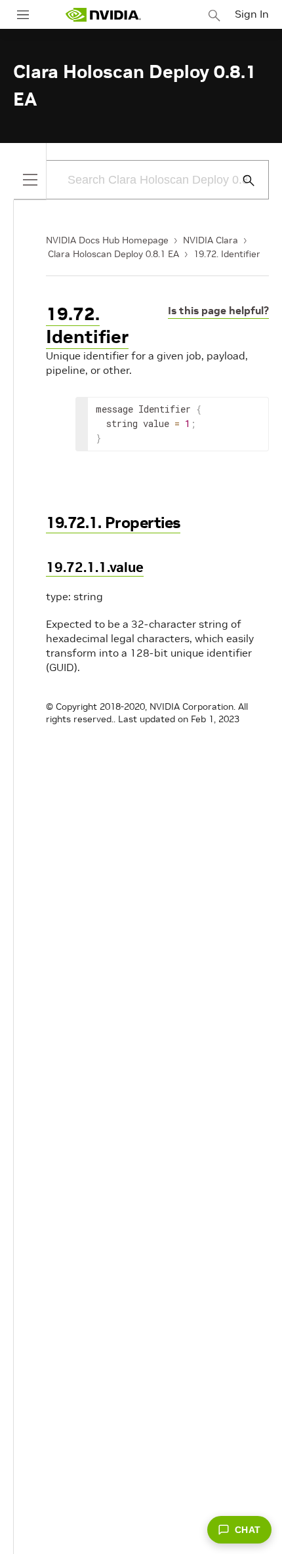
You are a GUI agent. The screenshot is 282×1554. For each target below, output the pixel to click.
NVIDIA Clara (210, 240)
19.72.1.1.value (95, 567)
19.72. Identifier (226, 254)
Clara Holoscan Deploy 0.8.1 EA (113, 254)
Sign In (252, 13)
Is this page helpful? (218, 310)
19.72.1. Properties (113, 522)
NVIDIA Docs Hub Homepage (107, 240)
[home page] (103, 15)
